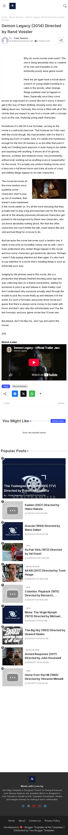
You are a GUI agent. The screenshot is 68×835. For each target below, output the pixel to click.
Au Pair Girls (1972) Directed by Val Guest (43, 551)
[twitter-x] (29, 806)
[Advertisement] (34, 732)
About (22, 820)
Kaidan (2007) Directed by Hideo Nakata (42, 507)
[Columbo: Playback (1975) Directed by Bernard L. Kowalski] (12, 594)
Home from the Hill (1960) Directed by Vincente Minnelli (44, 677)
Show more (58, 421)
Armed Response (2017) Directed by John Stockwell (43, 656)
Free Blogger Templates (41, 830)
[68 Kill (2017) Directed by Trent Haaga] (12, 573)
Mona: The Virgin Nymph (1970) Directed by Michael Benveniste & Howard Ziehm (43, 614)
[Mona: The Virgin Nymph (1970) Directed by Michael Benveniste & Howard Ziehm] (12, 615)
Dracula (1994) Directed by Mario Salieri (42, 528)
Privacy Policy (52, 820)
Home (4, 17)
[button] (65, 6)
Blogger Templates (35, 827)
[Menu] (4, 6)
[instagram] (40, 806)
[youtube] (34, 806)
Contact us (35, 820)
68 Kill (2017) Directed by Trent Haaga (45, 572)
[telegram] (45, 806)
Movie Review (16, 17)
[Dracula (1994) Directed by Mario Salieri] (12, 531)
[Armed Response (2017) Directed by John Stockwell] (12, 656)
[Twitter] (23, 394)
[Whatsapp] (32, 394)
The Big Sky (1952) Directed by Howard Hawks (45, 632)
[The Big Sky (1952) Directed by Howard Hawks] (12, 635)
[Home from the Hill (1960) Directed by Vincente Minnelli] (12, 677)
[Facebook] (15, 394)
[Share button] (40, 394)
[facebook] (23, 806)
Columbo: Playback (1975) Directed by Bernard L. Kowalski (42, 594)
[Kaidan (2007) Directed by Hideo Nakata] (12, 510)
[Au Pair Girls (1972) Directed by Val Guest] (12, 552)
